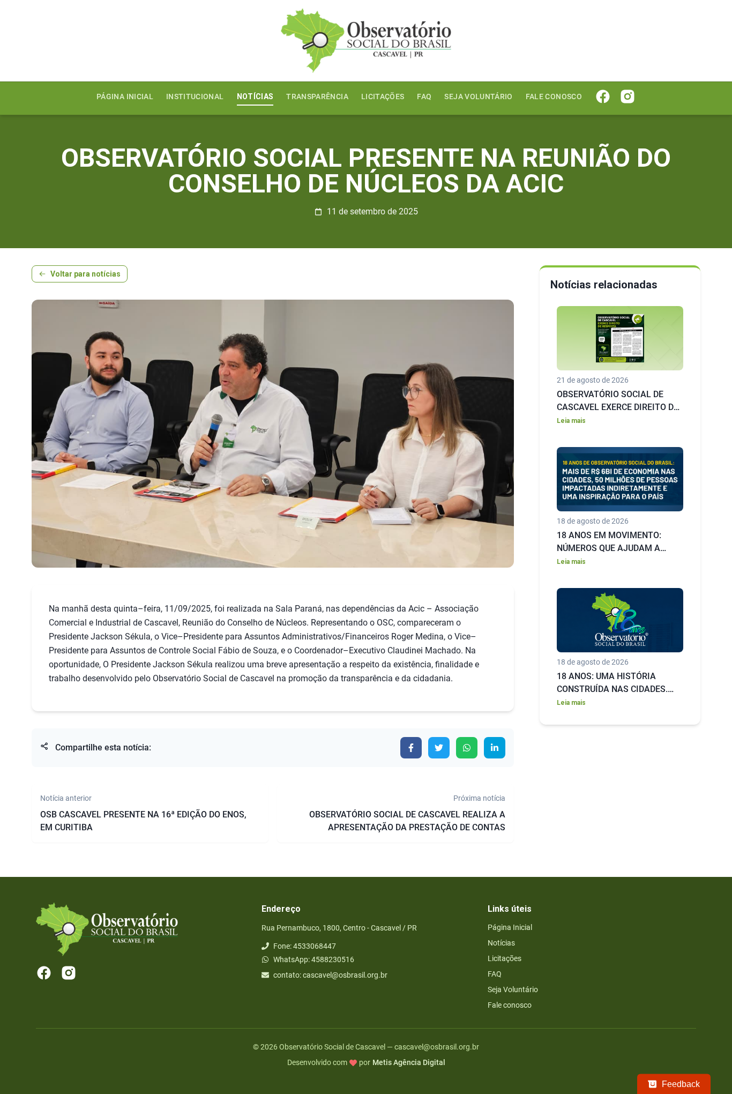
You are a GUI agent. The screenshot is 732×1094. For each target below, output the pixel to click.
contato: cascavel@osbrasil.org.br (330, 975)
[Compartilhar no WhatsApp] (466, 747)
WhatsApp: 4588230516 (313, 959)
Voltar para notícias (85, 274)
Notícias (255, 96)
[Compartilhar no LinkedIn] (494, 747)
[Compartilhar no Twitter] (439, 747)
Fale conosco (554, 96)
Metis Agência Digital (408, 1062)
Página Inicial (124, 96)
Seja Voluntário (478, 96)
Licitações (383, 96)
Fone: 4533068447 (304, 946)
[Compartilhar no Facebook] (411, 747)
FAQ (424, 96)
